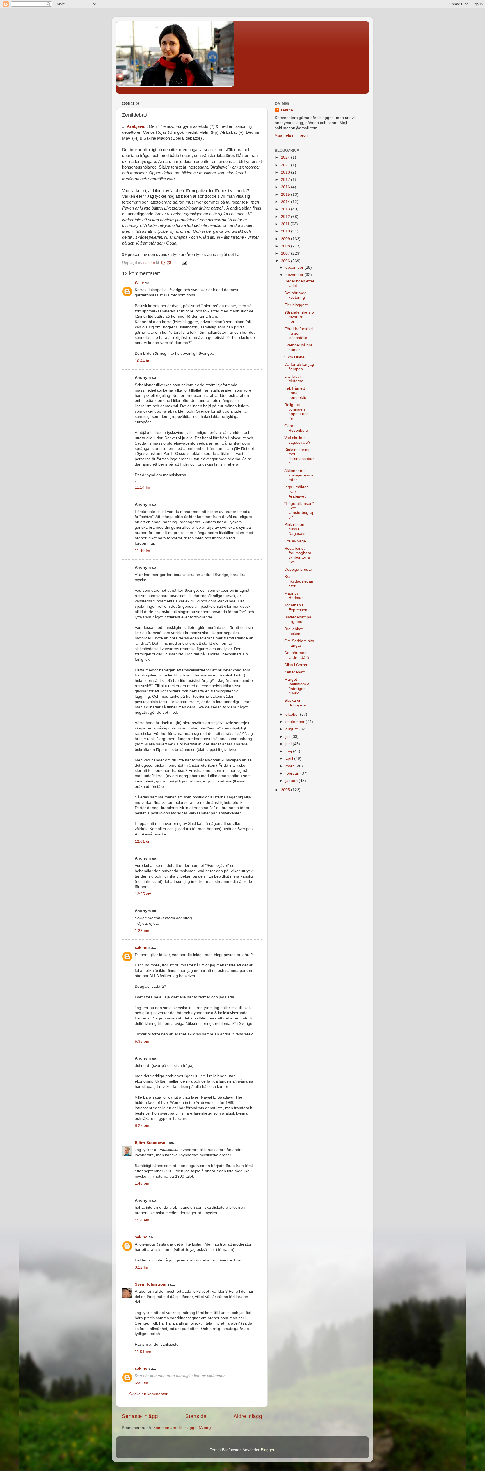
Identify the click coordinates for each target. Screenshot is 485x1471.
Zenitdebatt (294, 672)
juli (288, 737)
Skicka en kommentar (148, 1394)
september (295, 722)
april (289, 758)
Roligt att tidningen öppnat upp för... (296, 412)
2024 (286, 157)
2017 (286, 180)
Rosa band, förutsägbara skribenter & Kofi (297, 555)
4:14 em (142, 1220)
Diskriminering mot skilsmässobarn (299, 457)
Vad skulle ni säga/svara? (297, 440)
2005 (286, 790)
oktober (292, 714)
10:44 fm (142, 361)
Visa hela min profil (291, 135)
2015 (286, 194)
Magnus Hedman (294, 595)
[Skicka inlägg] (184, 263)
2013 (286, 209)
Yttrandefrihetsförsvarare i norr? (299, 316)
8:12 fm (141, 1267)
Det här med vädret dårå (296, 655)
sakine (141, 947)
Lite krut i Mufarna (293, 378)
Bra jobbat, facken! (294, 631)
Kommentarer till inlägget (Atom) (182, 1428)
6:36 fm (141, 1383)
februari (292, 773)
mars (290, 766)
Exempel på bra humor (298, 347)
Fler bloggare (296, 305)
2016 (286, 187)
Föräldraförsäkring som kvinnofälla (298, 333)
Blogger (267, 1450)
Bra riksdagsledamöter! (299, 581)
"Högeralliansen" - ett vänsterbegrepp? (299, 510)
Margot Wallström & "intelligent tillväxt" (297, 686)
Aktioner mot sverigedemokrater (299, 475)
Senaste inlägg (140, 1416)
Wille (139, 283)
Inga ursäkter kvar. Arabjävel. (296, 491)
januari (292, 781)
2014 (286, 202)
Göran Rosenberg (296, 428)
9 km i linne (294, 357)
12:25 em (143, 894)
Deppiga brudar (298, 569)
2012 (286, 217)
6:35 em (142, 1041)
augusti (292, 729)
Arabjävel (136, 126)
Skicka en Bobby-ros (295, 702)
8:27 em (142, 1126)
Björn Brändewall (151, 1143)
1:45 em (142, 1183)
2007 (286, 253)
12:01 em (143, 841)
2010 (286, 231)
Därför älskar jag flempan (299, 366)
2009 (286, 239)
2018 (286, 172)
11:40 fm (142, 551)
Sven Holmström (150, 1284)
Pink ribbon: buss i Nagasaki (294, 529)
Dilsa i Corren (296, 665)
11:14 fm (142, 487)
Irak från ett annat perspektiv (295, 392)
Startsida (196, 1416)
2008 (286, 246)
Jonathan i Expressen (295, 607)
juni (289, 744)
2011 (285, 224)
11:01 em (143, 1352)
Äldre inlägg (248, 1416)
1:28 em (142, 931)
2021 (286, 165)
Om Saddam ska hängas (299, 643)
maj (289, 751)
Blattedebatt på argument (297, 619)
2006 (286, 261)
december (295, 267)
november (295, 275)
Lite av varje (295, 541)
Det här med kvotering (295, 295)
